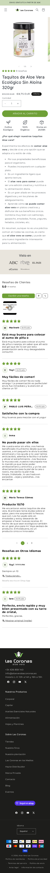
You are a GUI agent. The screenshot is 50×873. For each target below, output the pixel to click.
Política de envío (37, 863)
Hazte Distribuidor (15, 767)
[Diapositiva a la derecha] (31, 67)
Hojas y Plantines (14, 724)
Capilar (9, 705)
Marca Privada (13, 773)
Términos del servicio (17, 863)
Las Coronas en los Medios (19, 760)
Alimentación (12, 718)
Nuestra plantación (15, 754)
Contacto (10, 779)
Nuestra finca (12, 748)
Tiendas (9, 741)
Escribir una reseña (18, 295)
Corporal (9, 699)
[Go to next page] (32, 543)
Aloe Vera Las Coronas (28, 856)
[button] (6, 10)
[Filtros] (38, 296)
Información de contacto (32, 867)
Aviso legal (14, 867)
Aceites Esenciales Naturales (20, 711)
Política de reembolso (15, 859)
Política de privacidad (37, 859)
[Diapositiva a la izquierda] (19, 67)
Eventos (9, 792)
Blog (7, 785)
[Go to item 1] (10, 308)
